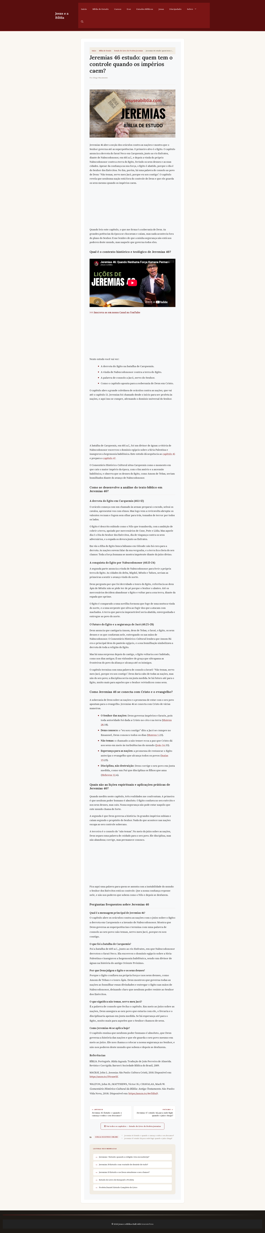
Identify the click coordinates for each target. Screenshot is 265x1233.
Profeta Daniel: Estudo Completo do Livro (118, 1187)
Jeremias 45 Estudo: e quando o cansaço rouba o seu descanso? (149, 1135)
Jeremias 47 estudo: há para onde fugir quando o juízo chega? (148, 1138)
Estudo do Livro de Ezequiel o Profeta (116, 1179)
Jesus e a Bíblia (61, 15)
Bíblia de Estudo (100, 9)
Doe (129, 9)
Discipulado (175, 9)
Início (84, 9)
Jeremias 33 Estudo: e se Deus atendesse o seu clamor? (124, 1172)
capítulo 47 (109, 458)
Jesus (161, 9)
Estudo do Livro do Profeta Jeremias (128, 50)
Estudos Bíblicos (144, 9)
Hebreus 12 (109, 775)
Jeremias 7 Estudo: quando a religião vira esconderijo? (124, 1157)
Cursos (117, 9)
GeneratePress (147, 1224)
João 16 (160, 745)
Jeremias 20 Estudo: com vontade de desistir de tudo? (123, 1164)
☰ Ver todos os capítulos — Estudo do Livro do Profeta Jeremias (132, 1126)
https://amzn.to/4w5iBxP (143, 1093)
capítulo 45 (169, 454)
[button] (82, 21)
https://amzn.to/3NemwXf (104, 1076)
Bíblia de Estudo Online (106, 1137)
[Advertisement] (132, 207)
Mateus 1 (153, 735)
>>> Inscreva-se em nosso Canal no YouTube (115, 312)
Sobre (190, 9)
